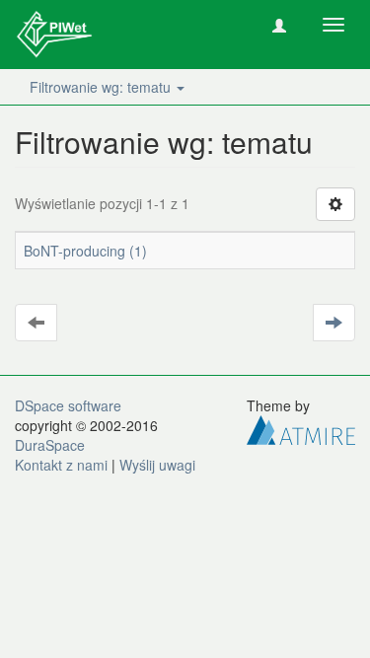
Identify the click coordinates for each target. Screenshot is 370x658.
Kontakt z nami (61, 465)
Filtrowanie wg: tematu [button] (102, 87)
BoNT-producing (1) (85, 250)
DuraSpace (50, 445)
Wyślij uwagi (157, 465)
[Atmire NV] (301, 428)
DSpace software (68, 405)
